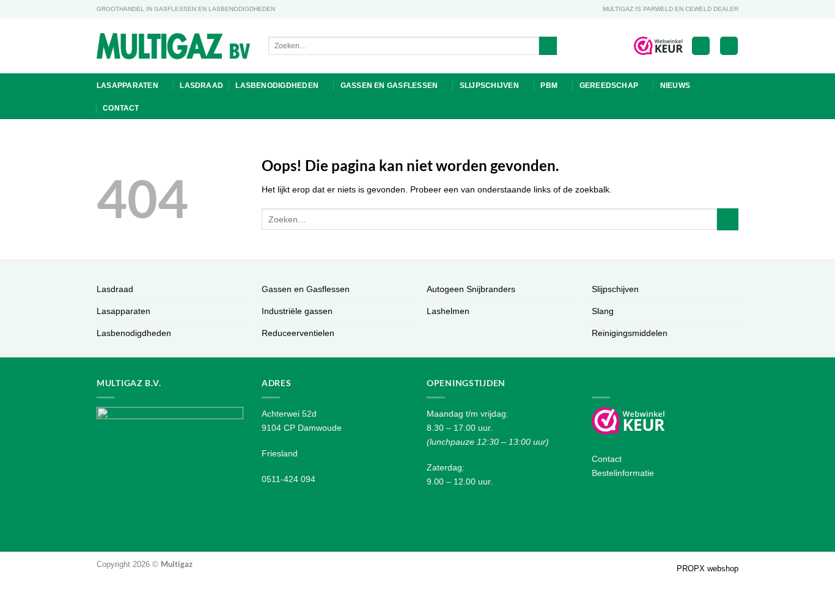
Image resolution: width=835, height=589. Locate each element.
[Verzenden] (548, 46)
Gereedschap (609, 85)
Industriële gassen (297, 311)
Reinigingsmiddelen (630, 333)
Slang (603, 311)
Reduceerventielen (298, 333)
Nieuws (675, 85)
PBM (548, 85)
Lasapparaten (127, 85)
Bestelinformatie (623, 473)
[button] (701, 46)
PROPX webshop (707, 568)
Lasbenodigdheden (276, 85)
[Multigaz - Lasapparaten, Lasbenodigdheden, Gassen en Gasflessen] (173, 46)
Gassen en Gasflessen (389, 85)
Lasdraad (201, 85)
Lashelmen (448, 311)
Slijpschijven (489, 85)
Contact (121, 108)
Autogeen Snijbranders (471, 289)
